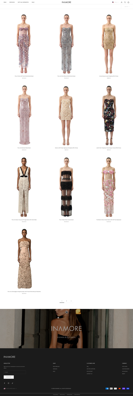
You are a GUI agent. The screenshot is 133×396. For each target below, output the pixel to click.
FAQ (87, 366)
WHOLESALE (125, 371)
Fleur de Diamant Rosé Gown (24, 147)
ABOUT (123, 373)
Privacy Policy (55, 394)
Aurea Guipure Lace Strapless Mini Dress (108, 76)
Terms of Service (77, 394)
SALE (33, 2)
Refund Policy (62, 394)
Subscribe (9, 376)
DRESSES (12, 2)
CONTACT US (89, 373)
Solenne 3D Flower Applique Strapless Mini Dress (66, 147)
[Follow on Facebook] (4, 383)
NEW (5, 2)
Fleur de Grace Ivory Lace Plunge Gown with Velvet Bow (24, 219)
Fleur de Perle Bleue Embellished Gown (66, 76)
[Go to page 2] (71, 301)
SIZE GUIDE (124, 366)
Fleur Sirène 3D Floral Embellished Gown (24, 76)
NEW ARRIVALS (56, 366)
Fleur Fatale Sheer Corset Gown (66, 219)
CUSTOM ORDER (125, 368)
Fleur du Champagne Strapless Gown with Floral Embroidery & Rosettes (24, 291)
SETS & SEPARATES (23, 2)
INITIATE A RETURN (91, 368)
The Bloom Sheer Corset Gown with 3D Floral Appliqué (108, 219)
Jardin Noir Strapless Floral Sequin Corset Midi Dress (109, 147)
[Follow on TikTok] (12, 383)
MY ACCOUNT (90, 371)
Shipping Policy (69, 394)
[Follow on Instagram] (8, 383)
